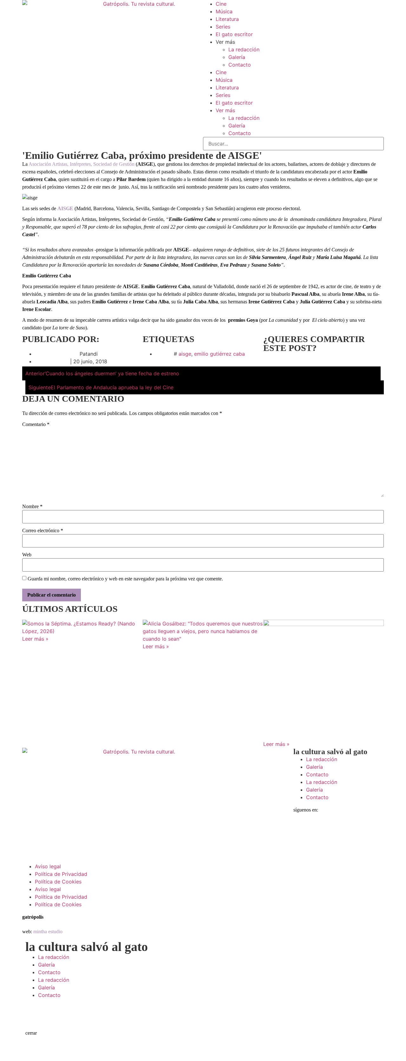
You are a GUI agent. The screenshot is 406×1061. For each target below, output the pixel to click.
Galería (236, 57)
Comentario (35, 424)
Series (223, 26)
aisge (185, 354)
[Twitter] (319, 830)
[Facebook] (301, 830)
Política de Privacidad (61, 874)
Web (26, 554)
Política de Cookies (58, 881)
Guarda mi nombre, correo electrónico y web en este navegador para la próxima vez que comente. (125, 578)
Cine (221, 4)
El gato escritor (234, 34)
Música (224, 11)
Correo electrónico (42, 530)
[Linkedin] (354, 830)
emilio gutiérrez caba (219, 354)
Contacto (239, 64)
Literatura (227, 19)
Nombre (32, 506)
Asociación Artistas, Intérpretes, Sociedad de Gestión (81, 164)
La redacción (243, 49)
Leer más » (35, 639)
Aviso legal (48, 866)
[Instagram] (336, 830)
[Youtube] (371, 830)
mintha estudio (47, 931)
